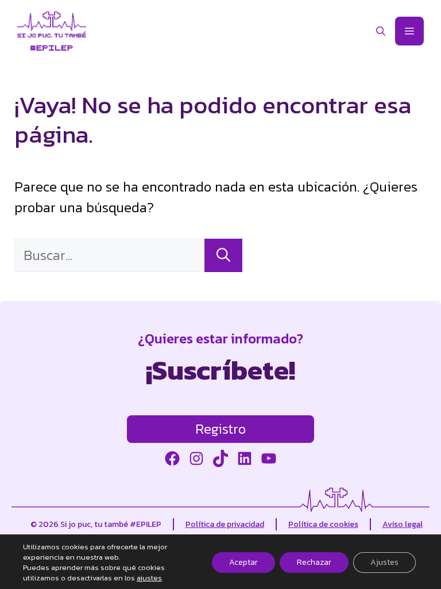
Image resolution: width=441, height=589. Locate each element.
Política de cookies (323, 524)
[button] (380, 31)
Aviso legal (402, 524)
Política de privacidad (224, 524)
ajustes (149, 578)
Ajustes (384, 562)
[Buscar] (223, 255)
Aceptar (243, 562)
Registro (220, 429)
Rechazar (314, 562)
